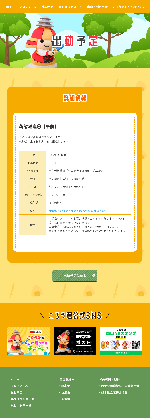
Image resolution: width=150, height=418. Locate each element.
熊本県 (65, 385)
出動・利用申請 (97, 6)
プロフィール (28, 6)
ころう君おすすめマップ (129, 6)
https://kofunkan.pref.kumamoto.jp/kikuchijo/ (77, 210)
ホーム (15, 379)
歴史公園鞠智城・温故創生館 (120, 385)
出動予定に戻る (75, 275)
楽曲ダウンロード (70, 6)
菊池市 (65, 398)
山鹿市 (65, 392)
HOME (10, 6)
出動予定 (48, 6)
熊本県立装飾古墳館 (114, 392)
